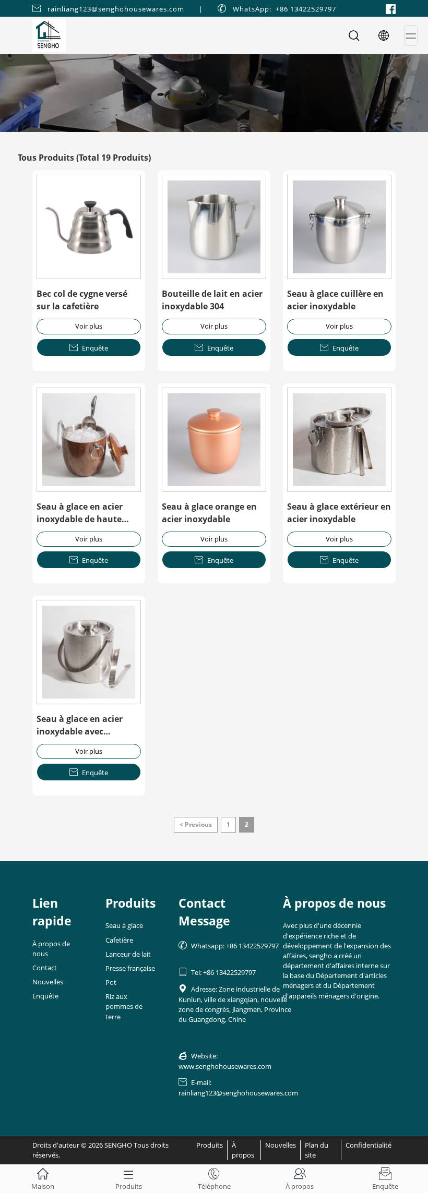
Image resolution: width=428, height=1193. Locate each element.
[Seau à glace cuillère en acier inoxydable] (339, 227)
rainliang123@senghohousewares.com (115, 9)
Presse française (130, 968)
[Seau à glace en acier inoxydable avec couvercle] (88, 652)
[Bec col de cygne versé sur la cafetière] (88, 227)
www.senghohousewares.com (225, 1066)
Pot (110, 982)
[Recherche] (353, 35)
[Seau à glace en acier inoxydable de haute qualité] (88, 439)
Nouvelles (47, 981)
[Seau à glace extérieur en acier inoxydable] (339, 439)
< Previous (196, 824)
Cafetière (119, 940)
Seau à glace (124, 925)
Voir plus (88, 326)
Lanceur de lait (128, 954)
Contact (44, 967)
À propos (243, 1150)
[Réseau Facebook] (391, 8)
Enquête (88, 348)
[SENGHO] (214, 93)
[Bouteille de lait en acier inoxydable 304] (214, 227)
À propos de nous (51, 948)
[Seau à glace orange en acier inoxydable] (214, 439)
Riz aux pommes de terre (123, 1006)
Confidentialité (368, 1145)
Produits (209, 1145)
